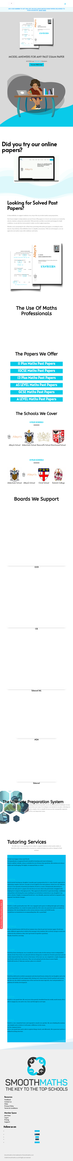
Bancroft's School (44, 445)
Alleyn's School (14, 445)
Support (7, 1122)
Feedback (7, 1100)
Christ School (44, 483)
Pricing (6, 1120)
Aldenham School (29, 445)
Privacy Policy (9, 1106)
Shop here (42, 10)
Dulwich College (58, 483)
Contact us (8, 1102)
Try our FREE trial (36, 65)
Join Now (7, 1116)
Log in (6, 1118)
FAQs (6, 1104)
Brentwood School (58, 445)
